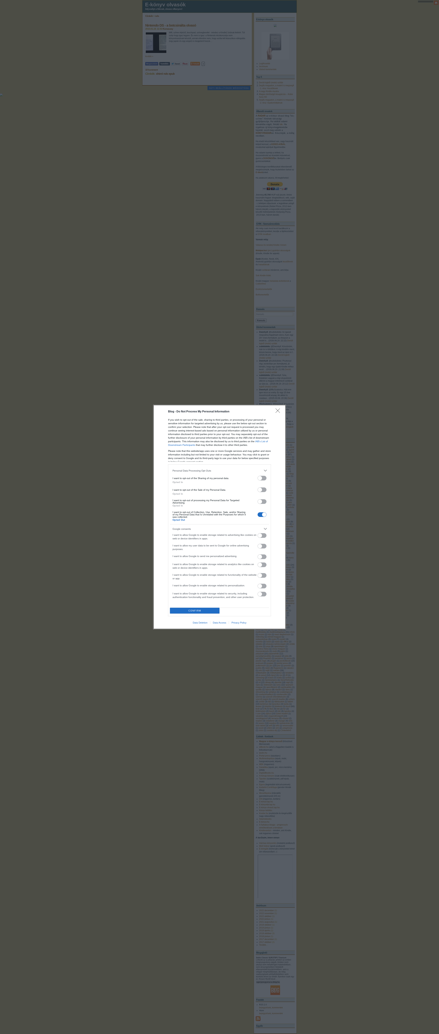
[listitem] (219, 470)
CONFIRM (194, 610)
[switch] (262, 478)
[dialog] (219, 517)
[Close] (279, 411)
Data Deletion (200, 622)
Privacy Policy (239, 622)
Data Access (219, 622)
